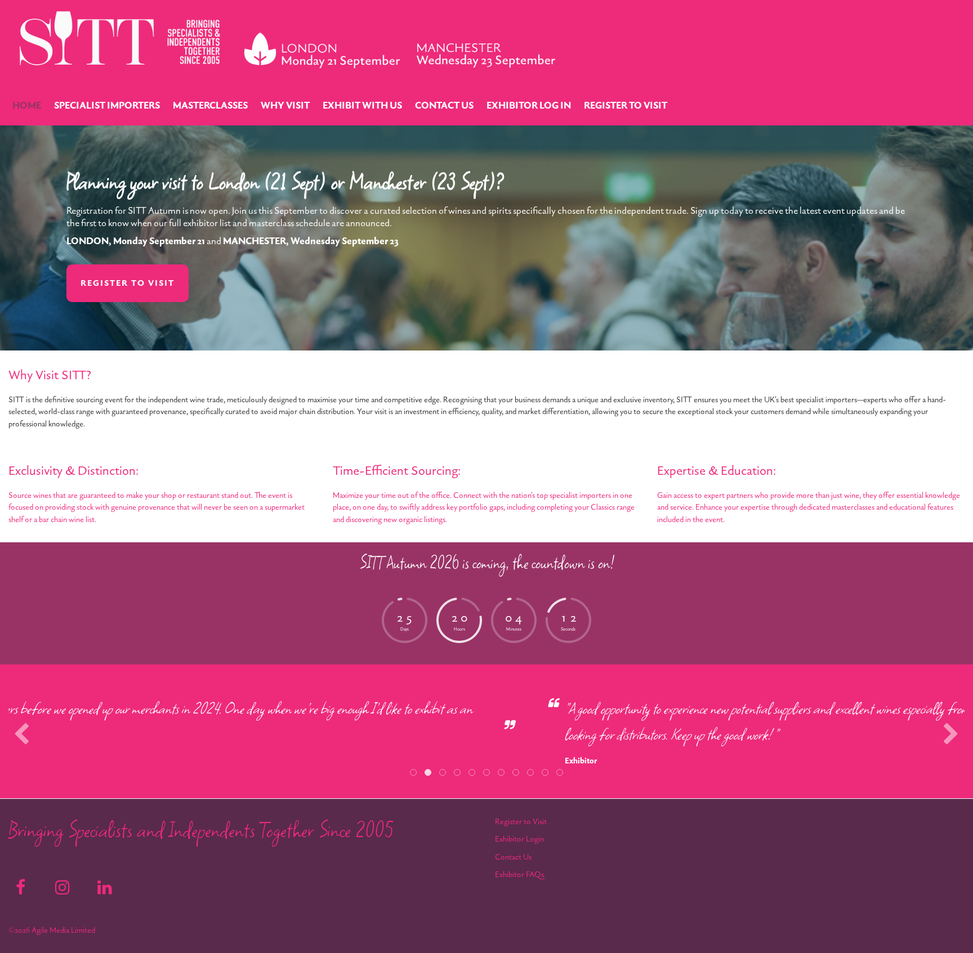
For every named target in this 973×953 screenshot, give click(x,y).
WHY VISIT (285, 106)
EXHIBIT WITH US (362, 106)
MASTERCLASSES (210, 106)
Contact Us (513, 857)
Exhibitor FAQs (519, 874)
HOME (26, 106)
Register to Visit (521, 821)
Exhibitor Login (519, 839)
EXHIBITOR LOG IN (528, 106)
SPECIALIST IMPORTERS (107, 106)
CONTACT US (444, 106)
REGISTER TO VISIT (625, 106)
